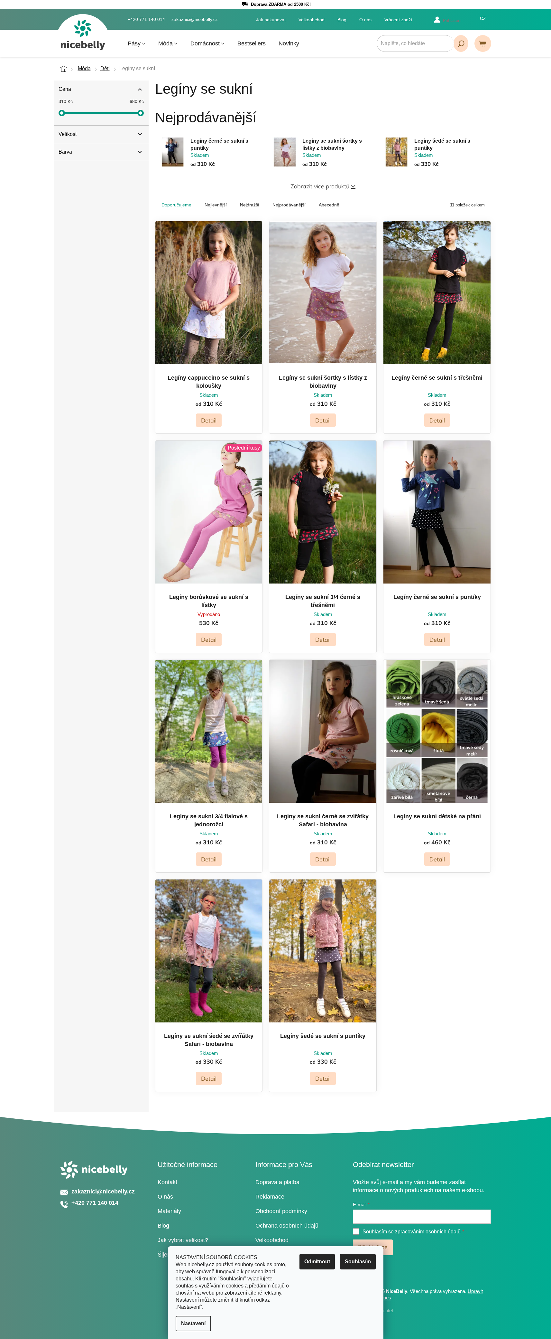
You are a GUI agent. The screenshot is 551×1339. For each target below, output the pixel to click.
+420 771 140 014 (94, 1203)
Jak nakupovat (271, 19)
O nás (365, 19)
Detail (208, 420)
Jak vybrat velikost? (183, 1240)
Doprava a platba (277, 1182)
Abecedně (329, 204)
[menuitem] (136, 43)
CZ (483, 18)
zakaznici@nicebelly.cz (103, 1191)
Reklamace (269, 1196)
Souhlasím (358, 1261)
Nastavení (193, 1323)
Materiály (169, 1211)
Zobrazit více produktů (319, 186)
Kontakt (167, 1182)
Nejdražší (249, 204)
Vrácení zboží (398, 19)
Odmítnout (317, 1261)
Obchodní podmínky (281, 1211)
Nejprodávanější (289, 204)
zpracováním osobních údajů (428, 1231)
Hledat (461, 43)
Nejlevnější (216, 204)
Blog (341, 19)
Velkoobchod (311, 19)
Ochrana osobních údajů (286, 1225)
